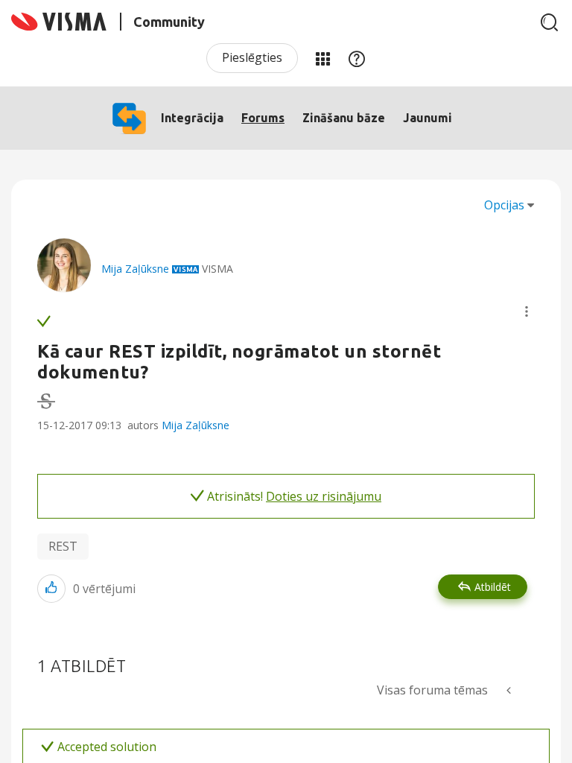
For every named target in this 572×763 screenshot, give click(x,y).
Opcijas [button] (504, 205)
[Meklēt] (549, 22)
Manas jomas (322, 58)
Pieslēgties (252, 57)
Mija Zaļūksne (195, 425)
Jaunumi (427, 117)
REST (62, 546)
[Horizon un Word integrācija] (510, 690)
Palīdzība (357, 58)
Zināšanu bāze (343, 117)
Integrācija (192, 117)
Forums (263, 117)
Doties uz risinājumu (323, 496)
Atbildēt (492, 587)
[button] (526, 311)
